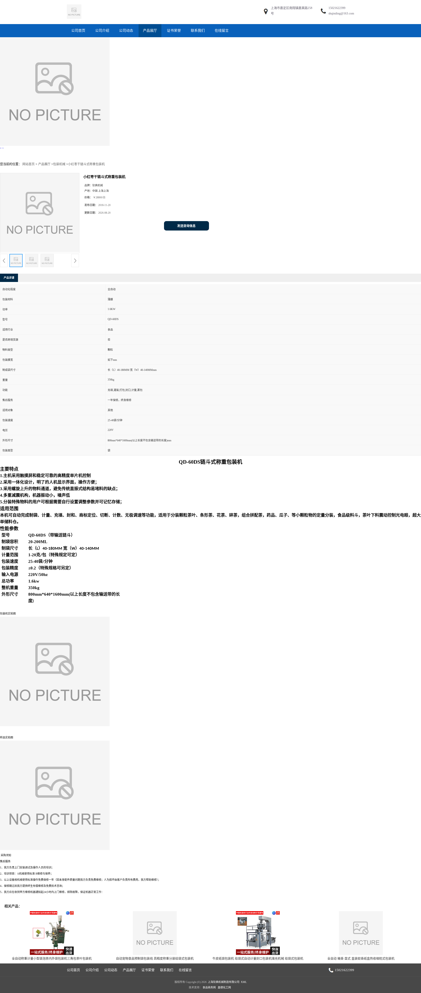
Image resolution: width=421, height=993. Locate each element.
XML (244, 982)
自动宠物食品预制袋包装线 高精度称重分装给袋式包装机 (155, 958)
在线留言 (222, 30)
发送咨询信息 (186, 225)
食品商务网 (209, 987)
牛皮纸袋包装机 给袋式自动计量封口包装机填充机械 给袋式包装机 (257, 958)
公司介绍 (102, 30)
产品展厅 (150, 30)
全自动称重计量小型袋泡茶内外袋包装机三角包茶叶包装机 (52, 958)
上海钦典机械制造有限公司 (223, 982)
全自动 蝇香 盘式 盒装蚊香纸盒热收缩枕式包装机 (360, 958)
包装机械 (59, 164)
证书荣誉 (174, 30)
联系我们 (198, 30)
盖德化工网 (224, 987)
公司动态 (126, 30)
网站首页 (28, 164)
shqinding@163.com (341, 13)
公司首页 (78, 30)
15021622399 (336, 8)
